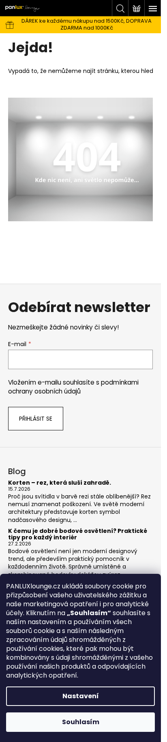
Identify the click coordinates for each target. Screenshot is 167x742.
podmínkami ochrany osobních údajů (73, 387)
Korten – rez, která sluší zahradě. (59, 483)
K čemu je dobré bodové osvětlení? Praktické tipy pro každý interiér (77, 534)
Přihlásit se (35, 419)
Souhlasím (80, 722)
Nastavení (80, 696)
